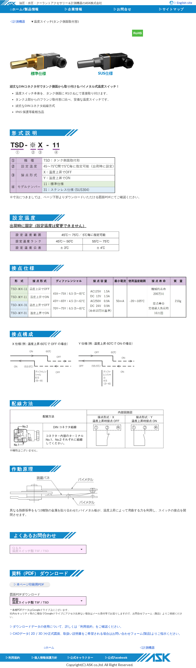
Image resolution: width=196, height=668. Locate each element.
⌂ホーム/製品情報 (24, 9)
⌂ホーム (49, 647)
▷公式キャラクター (80, 657)
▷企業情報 (73, 9)
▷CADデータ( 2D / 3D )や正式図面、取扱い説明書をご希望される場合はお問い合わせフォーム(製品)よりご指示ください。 (96, 633)
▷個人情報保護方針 (44, 657)
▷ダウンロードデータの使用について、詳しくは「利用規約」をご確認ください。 (66, 626)
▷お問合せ (122, 9)
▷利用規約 (13, 657)
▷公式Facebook (116, 657)
